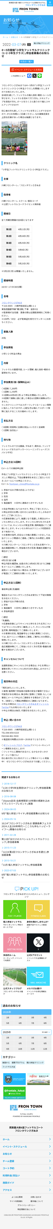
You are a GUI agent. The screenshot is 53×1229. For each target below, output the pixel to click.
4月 (45, 1017)
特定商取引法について (26, 1209)
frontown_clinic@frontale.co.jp (24, 483)
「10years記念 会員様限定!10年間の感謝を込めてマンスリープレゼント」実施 (26, 802)
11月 (33, 1049)
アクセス (7, 1189)
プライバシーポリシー (26, 1205)
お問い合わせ (35, 1197)
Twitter (27, 745)
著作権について (36, 1201)
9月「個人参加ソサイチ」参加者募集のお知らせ (25, 813)
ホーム (5, 37)
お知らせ (14, 37)
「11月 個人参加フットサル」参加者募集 (22, 864)
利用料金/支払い (11, 1175)
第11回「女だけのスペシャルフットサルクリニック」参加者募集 (25, 840)
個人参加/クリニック (42, 43)
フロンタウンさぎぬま (12, 302)
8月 (45, 1023)
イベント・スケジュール (15, 1146)
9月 (7, 1049)
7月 (32, 1023)
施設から (6, 1062)
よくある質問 (17, 1197)
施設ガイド (8, 1182)
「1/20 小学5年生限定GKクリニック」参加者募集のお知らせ (26, 789)
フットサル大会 (8, 1066)
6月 (20, 1023)
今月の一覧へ (26, 61)
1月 (7, 1017)
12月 (45, 1049)
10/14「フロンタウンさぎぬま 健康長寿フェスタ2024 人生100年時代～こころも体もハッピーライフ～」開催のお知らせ (26, 826)
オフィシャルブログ (13, 745)
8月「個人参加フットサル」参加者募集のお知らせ (25, 876)
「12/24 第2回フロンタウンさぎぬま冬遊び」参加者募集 (25, 853)
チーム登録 (8, 1161)
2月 (20, 1017)
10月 (20, 1049)
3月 (32, 1017)
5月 (7, 1023)
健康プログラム (18, 1062)
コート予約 (8, 1168)
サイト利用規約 (16, 1201)
